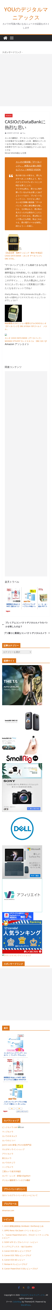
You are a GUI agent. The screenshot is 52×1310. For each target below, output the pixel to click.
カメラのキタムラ (9, 1136)
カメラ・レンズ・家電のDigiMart (16, 1175)
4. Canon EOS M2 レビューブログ (16, 1251)
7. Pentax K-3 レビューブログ (14, 1264)
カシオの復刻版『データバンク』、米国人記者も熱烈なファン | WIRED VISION (28, 165)
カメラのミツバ (8, 1140)
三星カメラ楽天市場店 (11, 1171)
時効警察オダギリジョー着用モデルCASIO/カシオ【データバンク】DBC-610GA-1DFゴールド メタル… (26, 326)
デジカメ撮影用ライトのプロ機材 (16, 1180)
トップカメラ (8, 1167)
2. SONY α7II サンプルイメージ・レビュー (20, 1242)
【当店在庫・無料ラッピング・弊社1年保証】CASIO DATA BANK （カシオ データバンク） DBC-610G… (24, 255)
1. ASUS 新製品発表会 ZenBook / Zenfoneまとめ (22, 1226)
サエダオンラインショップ (13, 1149)
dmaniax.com (8, 1210)
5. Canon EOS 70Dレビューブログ (16, 1255)
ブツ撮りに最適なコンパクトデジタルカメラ (25, 633)
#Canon (8, 116)
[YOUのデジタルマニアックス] (5, 38)
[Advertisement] (26, 80)
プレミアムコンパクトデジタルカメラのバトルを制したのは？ (26, 624)
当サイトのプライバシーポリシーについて (20, 1195)
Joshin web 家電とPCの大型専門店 (16, 1145)
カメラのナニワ (8, 1162)
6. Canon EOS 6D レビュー (13, 1259)
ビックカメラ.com (10, 1127)
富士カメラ (6, 1158)
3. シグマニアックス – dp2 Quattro (17, 1246)
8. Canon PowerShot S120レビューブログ (20, 1268)
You (23, 133)
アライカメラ (7, 1153)
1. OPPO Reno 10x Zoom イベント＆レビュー (21, 1230)
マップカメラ (7, 1131)
